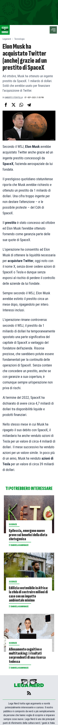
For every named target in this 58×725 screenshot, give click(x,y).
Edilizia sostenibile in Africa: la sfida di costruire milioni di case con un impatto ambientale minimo (28, 594)
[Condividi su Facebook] (6, 105)
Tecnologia (19, 39)
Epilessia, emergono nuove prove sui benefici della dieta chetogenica (28, 535)
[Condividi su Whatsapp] (21, 105)
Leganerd (7, 39)
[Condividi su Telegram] (29, 105)
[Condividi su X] (13, 105)
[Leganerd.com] (5, 30)
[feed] (29, 693)
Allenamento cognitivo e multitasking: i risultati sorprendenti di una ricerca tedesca (27, 655)
